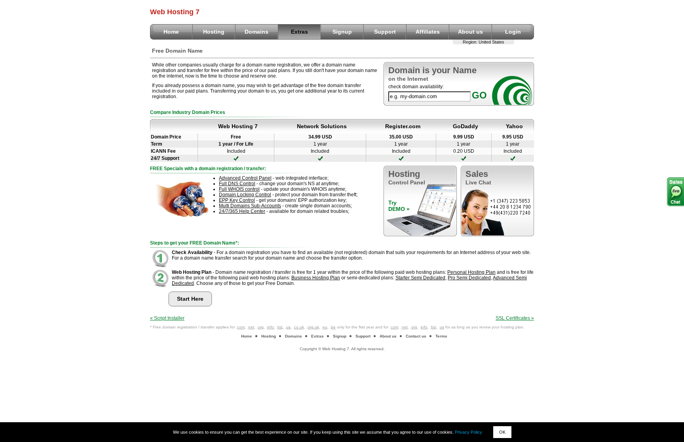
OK (502, 432)
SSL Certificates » (515, 318)
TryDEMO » (399, 205)
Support (385, 31)
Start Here (190, 299)
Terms (441, 336)
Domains (256, 31)
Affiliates (428, 31)
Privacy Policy (468, 432)
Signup (342, 31)
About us (470, 31)
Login (513, 31)
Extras (299, 31)
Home (171, 31)
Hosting (213, 31)
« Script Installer (167, 318)
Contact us (416, 336)
